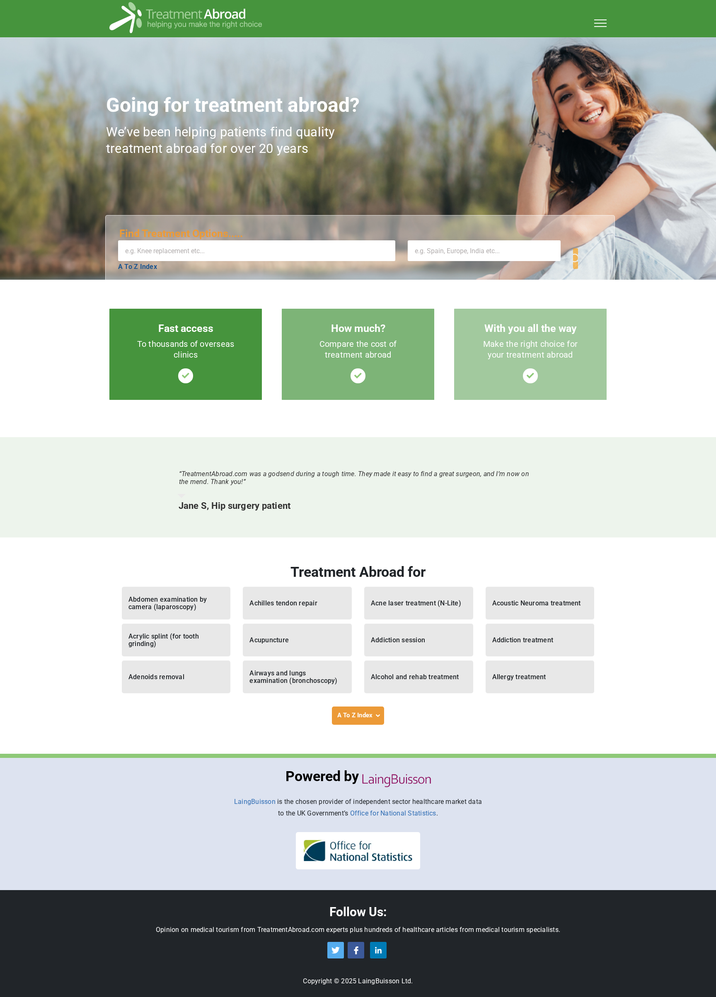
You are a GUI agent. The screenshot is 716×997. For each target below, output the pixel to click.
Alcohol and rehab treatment (415, 677)
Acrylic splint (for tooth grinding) (163, 640)
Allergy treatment (519, 677)
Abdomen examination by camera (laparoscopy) (167, 603)
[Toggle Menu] (600, 23)
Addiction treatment (523, 640)
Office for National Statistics (393, 813)
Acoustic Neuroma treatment (536, 603)
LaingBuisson (255, 802)
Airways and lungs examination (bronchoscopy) (293, 677)
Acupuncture (269, 640)
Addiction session (398, 640)
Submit (575, 258)
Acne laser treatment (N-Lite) (416, 603)
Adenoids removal (156, 677)
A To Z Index (137, 267)
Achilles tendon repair (283, 603)
